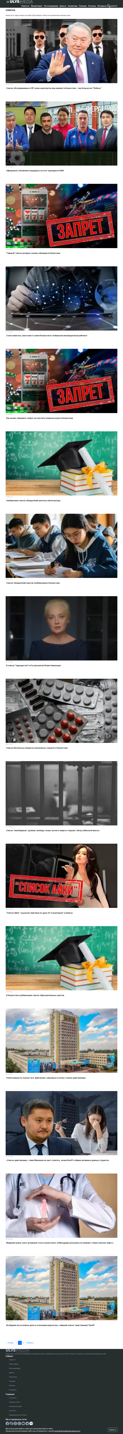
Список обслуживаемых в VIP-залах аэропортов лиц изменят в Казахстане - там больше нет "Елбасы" (53, 88)
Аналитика (72, 6)
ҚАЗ (112, 6)
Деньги (63, 6)
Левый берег (36, 6)
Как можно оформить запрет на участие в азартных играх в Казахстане (39, 418)
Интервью (102, 6)
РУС (115, 6)
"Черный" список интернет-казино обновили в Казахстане (33, 253)
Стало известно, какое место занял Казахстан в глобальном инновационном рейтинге (46, 335)
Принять (112, 1430)
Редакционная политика (18, 1415)
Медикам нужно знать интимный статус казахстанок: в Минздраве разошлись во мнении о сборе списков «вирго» (60, 1243)
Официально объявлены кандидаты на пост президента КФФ (35, 170)
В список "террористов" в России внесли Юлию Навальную (33, 665)
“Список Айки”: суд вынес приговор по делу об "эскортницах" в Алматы (39, 913)
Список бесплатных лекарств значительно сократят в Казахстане (37, 748)
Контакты (12, 1411)
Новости (25, 6)
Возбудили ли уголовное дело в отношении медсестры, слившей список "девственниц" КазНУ (50, 1325)
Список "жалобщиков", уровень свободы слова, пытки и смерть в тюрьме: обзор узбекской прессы (52, 830)
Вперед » (30, 1343)
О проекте (12, 1398)
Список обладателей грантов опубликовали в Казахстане (33, 583)
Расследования (51, 6)
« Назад (10, 1343)
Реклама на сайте (15, 1406)
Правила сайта (14, 1402)
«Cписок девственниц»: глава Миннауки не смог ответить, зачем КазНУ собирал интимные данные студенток (57, 1160)
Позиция (83, 6)
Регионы (92, 6)
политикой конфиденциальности (67, 1431)
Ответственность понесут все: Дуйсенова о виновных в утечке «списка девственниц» (46, 1078)
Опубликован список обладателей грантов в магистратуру (33, 500)
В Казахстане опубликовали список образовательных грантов (35, 995)
